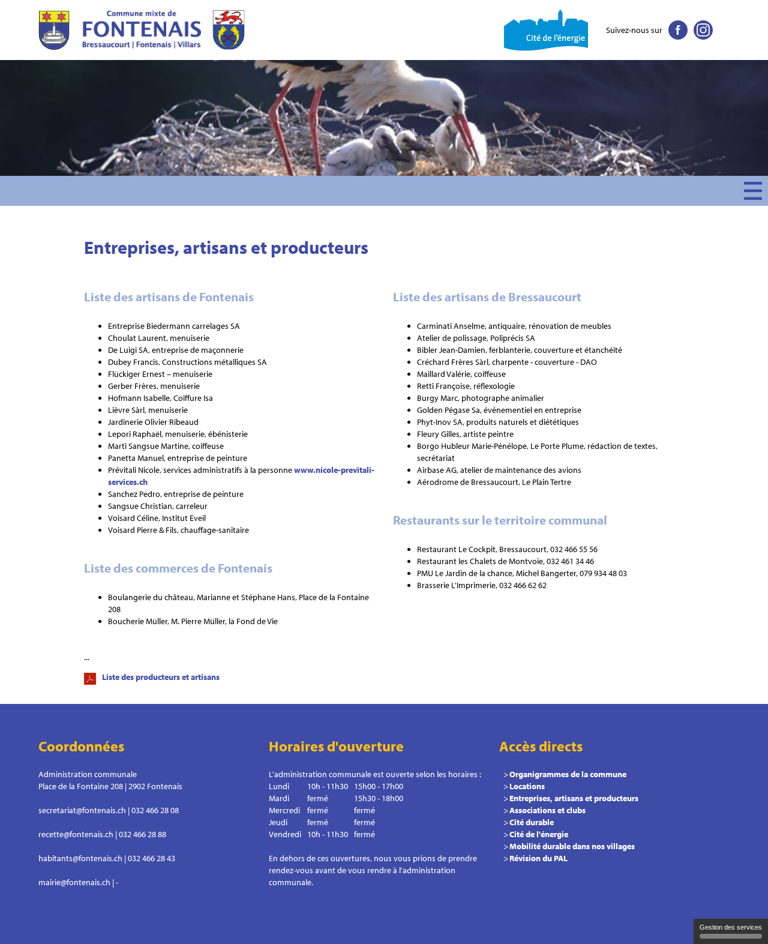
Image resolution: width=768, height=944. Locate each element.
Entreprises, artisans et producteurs (573, 798)
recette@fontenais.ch (75, 834)
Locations (527, 786)
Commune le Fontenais (144, 30)
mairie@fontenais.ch (74, 882)
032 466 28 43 (151, 858)
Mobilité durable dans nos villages (572, 846)
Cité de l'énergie (538, 834)
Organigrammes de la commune (567, 774)
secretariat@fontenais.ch (82, 810)
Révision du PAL (538, 858)
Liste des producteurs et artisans (161, 677)
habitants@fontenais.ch (80, 858)
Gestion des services (731, 927)
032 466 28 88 (142, 834)
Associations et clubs (547, 810)
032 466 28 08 (155, 810)
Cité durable (531, 822)
